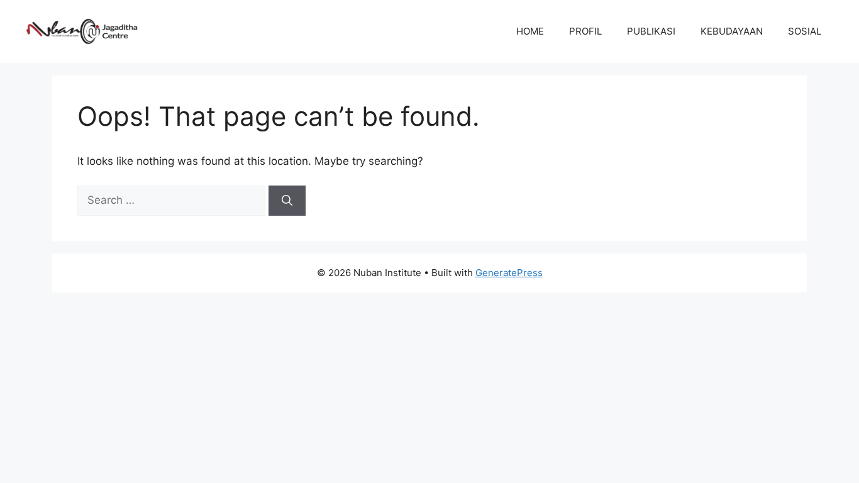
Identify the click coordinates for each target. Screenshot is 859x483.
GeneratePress (509, 273)
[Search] (287, 201)
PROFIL (585, 31)
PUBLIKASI (651, 31)
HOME (530, 31)
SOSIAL (804, 31)
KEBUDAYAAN (732, 31)
